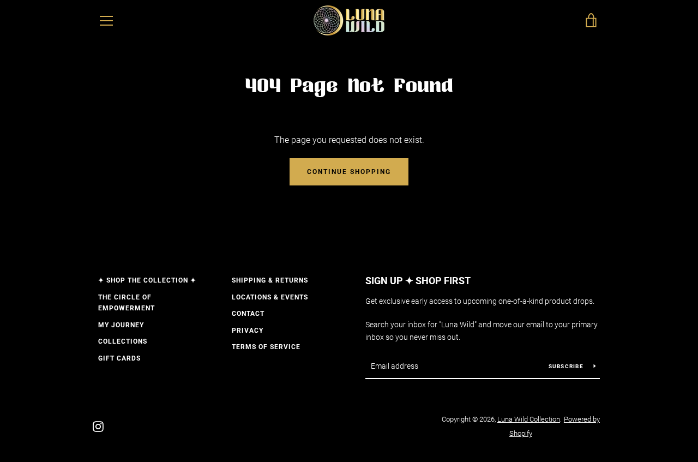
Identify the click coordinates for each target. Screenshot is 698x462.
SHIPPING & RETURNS (270, 280)
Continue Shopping (349, 172)
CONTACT (248, 313)
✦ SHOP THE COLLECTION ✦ (147, 280)
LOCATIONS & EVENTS (270, 297)
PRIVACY (247, 330)
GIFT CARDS (119, 358)
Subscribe (567, 366)
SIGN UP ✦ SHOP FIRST (418, 280)
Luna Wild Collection (528, 419)
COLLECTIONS (122, 341)
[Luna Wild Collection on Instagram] (98, 426)
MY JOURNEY (121, 325)
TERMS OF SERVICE (266, 347)
